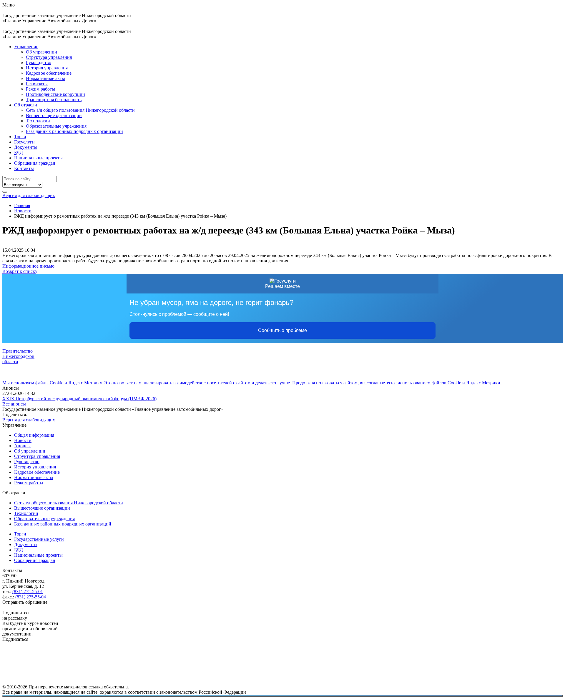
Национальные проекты (38, 157)
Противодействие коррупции (55, 94)
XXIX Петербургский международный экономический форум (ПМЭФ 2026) (79, 398)
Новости (22, 440)
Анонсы (22, 445)
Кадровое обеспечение (49, 73)
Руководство (38, 62)
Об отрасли (25, 104)
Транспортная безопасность (54, 99)
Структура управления (49, 57)
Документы (25, 147)
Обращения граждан (34, 163)
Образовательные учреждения (56, 126)
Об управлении (41, 51)
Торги (20, 136)
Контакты (24, 168)
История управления (47, 67)
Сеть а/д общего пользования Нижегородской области (80, 110)
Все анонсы (14, 403)
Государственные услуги (39, 539)
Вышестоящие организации (54, 115)
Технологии (38, 120)
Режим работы (40, 88)
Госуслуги (24, 141)
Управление (26, 46)
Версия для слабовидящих (28, 195)
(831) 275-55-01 (27, 591)
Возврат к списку (19, 271)
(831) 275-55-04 (30, 596)
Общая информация (34, 435)
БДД (18, 152)
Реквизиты (37, 83)
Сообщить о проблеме (282, 330)
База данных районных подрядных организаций (74, 131)
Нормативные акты (45, 78)
